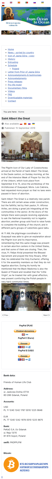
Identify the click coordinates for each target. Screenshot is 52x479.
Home (11, 49)
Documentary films (17, 88)
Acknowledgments (17, 78)
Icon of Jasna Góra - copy (21, 55)
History (11, 59)
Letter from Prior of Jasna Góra (24, 72)
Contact (12, 101)
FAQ (10, 94)
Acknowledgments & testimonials (24, 75)
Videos (11, 91)
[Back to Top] (48, 470)
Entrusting (13, 62)
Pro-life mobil (15, 84)
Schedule (12, 65)
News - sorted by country (21, 52)
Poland (15, 68)
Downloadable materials (20, 97)
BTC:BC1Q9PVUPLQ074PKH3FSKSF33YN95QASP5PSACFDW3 (34, 467)
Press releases (15, 81)
